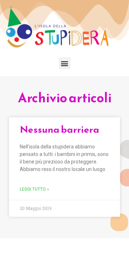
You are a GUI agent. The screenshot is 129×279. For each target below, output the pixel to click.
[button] (65, 63)
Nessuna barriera (59, 129)
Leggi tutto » (34, 189)
